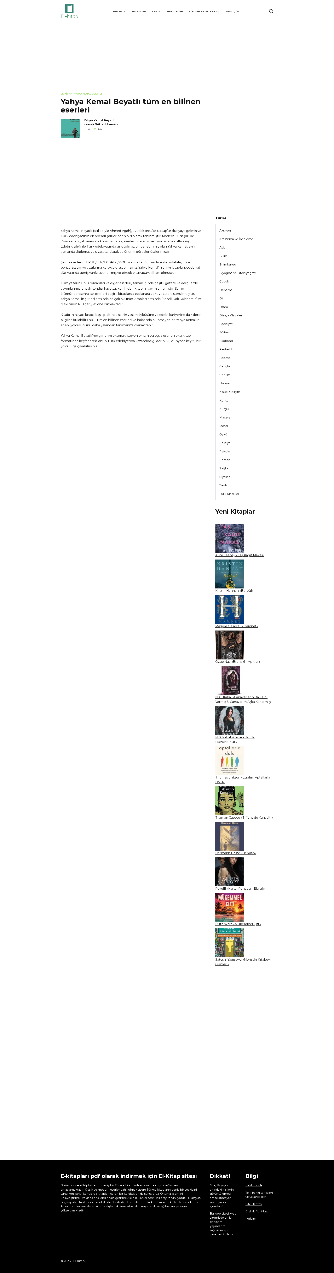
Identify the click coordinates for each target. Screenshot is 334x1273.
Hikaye (224, 383)
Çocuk (224, 281)
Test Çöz (232, 11)
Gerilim (224, 375)
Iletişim (250, 1218)
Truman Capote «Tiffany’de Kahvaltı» (244, 817)
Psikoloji (225, 451)
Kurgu (224, 409)
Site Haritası (253, 1204)
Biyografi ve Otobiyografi (237, 273)
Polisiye (225, 443)
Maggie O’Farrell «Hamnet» (236, 626)
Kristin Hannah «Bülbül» (234, 591)
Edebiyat (226, 324)
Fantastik (226, 349)
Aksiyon (225, 230)
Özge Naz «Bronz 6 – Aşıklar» (237, 662)
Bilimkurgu (227, 264)
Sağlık (223, 468)
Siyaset (224, 477)
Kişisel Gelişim (229, 392)
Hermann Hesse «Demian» (235, 853)
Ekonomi (226, 341)
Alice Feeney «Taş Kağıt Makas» (239, 555)
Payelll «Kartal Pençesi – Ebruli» (240, 888)
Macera (225, 417)
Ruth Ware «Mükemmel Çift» (238, 924)
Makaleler (175, 11)
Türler (116, 11)
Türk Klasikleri (229, 494)
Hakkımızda (253, 1185)
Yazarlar (139, 11)
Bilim (223, 256)
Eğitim (224, 332)
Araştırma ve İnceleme (236, 239)
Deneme (226, 290)
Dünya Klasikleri (231, 315)
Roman (224, 460)
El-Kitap (66, 93)
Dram (223, 307)
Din (222, 298)
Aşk (222, 247)
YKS (154, 11)
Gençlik (224, 366)
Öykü (223, 434)
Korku (223, 400)
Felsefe (224, 358)
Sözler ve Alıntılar (204, 11)
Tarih (223, 485)
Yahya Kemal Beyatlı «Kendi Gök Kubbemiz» (101, 122)
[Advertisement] (167, 61)
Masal (223, 426)
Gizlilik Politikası (256, 1211)
